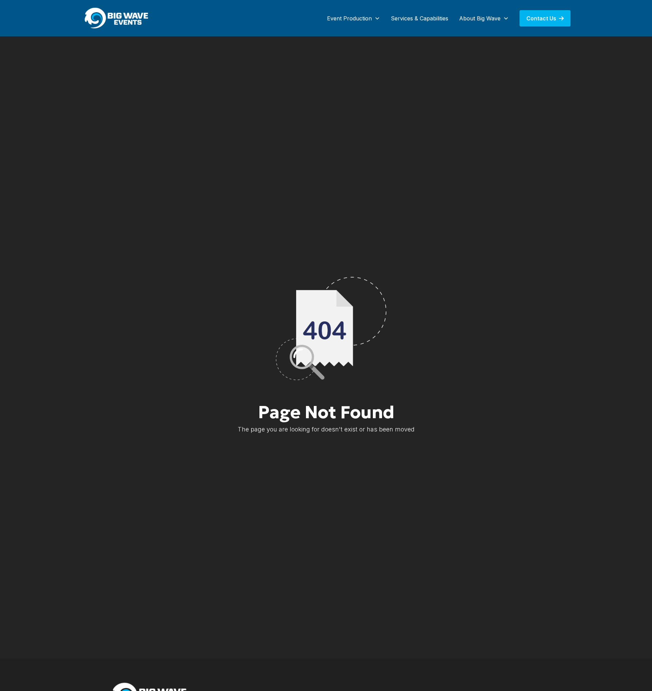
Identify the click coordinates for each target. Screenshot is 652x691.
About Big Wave (480, 18)
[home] (117, 18)
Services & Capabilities (419, 18)
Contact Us (545, 18)
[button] (353, 18)
